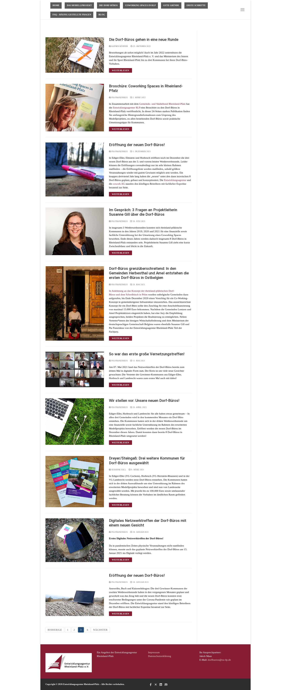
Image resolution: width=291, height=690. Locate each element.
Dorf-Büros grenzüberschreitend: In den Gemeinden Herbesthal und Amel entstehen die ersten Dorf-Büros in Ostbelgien (149, 273)
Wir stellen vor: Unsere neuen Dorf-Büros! (144, 400)
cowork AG (119, 183)
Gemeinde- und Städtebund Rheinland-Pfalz (162, 104)
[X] (155, 684)
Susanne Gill (118, 470)
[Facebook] (150, 684)
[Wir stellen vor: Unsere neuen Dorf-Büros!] (74, 421)
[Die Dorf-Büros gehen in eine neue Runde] (74, 55)
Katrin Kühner (119, 46)
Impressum (154, 652)
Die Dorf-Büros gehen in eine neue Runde (143, 39)
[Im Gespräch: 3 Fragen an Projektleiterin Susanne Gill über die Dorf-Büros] (74, 231)
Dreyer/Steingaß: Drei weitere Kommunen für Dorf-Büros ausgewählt (147, 460)
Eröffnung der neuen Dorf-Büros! (137, 144)
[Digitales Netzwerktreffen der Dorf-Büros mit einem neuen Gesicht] (74, 540)
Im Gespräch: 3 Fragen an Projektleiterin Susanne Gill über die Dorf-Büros (143, 212)
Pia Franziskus (119, 97)
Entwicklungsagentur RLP (127, 107)
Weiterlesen (120, 70)
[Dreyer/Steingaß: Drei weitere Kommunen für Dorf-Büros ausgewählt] (74, 481)
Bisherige (55, 629)
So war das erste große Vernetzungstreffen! (146, 354)
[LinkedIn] (161, 684)
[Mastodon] (166, 684)
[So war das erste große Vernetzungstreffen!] (74, 369)
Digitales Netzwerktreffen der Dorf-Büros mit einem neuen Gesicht (147, 522)
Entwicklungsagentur (175, 180)
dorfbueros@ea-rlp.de (219, 659)
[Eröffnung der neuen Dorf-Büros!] (74, 169)
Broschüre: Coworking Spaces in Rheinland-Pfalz (146, 88)
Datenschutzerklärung (159, 656)
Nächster (100, 629)
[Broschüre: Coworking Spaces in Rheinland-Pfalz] (74, 107)
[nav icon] (243, 9)
